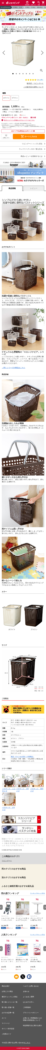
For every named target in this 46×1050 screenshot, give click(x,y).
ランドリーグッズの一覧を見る (30, 149)
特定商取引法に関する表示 (32, 1025)
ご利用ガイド (6, 1034)
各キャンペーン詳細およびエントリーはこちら (19, 120)
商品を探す (6, 986)
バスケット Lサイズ (8, 809)
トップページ (5, 7)
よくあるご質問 (28, 997)
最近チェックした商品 (9, 997)
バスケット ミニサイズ (9, 790)
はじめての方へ (28, 1002)
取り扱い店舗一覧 (8, 1007)
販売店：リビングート (35, 83)
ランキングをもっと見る (37, 893)
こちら (27, 1043)
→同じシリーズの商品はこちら (13, 368)
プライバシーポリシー (31, 1013)
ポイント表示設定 (8, 1028)
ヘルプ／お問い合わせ (31, 986)
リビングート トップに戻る (32, 144)
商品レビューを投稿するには (31, 156)
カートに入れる (29, 137)
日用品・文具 (17, 7)
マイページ (6, 1023)
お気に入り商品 (7, 991)
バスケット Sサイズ (22, 790)
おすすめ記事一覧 (8, 1013)
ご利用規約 (27, 1007)
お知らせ (26, 991)
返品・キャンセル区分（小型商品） (22, 756)
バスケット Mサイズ (36, 790)
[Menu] (3, 3)
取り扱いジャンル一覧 (9, 1002)
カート (4, 1018)
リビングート (7, 861)
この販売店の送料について (33, 87)
